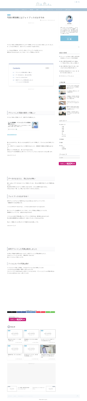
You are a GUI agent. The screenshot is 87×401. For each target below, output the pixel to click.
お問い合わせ (68, 9)
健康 (37, 9)
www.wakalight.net (12, 134)
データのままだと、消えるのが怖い (24, 75)
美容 (63, 128)
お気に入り (24, 9)
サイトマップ (59, 9)
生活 (43, 9)
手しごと (64, 134)
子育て (63, 147)
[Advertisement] (31, 33)
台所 (63, 129)
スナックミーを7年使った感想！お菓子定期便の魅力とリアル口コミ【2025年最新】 (70, 57)
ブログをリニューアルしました (67, 76)
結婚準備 (64, 148)
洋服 (63, 126)
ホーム (17, 9)
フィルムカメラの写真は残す (23, 82)
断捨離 (31, 9)
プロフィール (50, 9)
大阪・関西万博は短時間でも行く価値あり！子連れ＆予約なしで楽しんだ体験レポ (70, 62)
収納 (63, 131)
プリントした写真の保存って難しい (24, 72)
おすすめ (64, 136)
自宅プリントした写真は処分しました (24, 80)
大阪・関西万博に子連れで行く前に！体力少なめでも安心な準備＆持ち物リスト (70, 67)
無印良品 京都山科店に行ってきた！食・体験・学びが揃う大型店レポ (70, 72)
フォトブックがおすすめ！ (22, 77)
